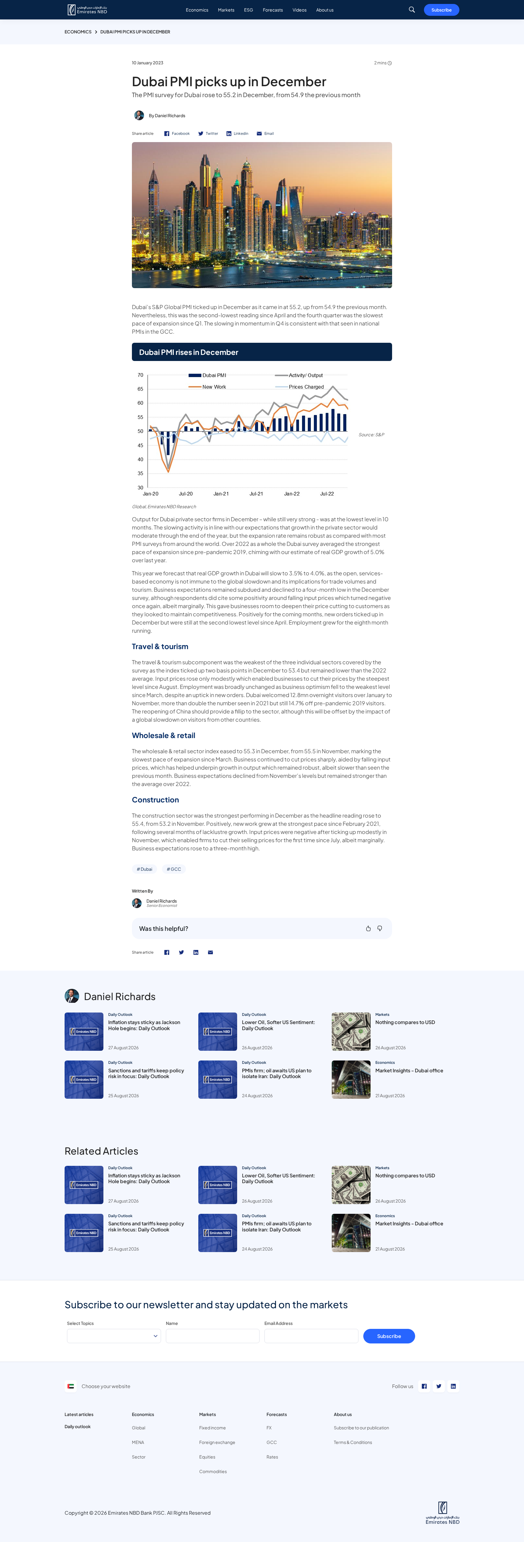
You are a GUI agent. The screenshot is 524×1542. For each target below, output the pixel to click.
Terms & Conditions (353, 1442)
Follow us (402, 1386)
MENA (138, 1442)
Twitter (212, 133)
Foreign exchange (217, 1442)
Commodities (213, 1471)
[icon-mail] (210, 952)
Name (172, 1323)
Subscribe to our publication (361, 1427)
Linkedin (241, 133)
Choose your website (106, 1386)
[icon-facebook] (166, 952)
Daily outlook (78, 1426)
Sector (139, 1456)
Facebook (181, 133)
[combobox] (114, 1336)
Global (138, 1427)
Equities (207, 1456)
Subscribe (442, 9)
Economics (78, 31)
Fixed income (212, 1427)
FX (269, 1427)
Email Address (278, 1323)
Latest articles (79, 1414)
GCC (272, 1442)
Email (269, 133)
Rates (272, 1456)
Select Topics (80, 1323)
